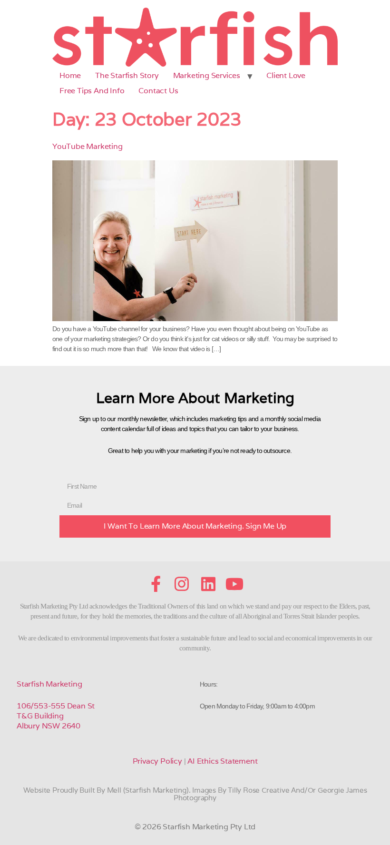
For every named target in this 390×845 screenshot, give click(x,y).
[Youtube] (234, 584)
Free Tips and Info (91, 91)
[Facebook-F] (155, 584)
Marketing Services (206, 75)
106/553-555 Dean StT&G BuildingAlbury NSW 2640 (56, 716)
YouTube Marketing (87, 146)
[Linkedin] (208, 584)
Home (70, 75)
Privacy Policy (157, 761)
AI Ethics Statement (222, 761)
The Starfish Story (126, 75)
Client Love (285, 75)
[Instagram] (182, 584)
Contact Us (158, 91)
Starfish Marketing (49, 684)
